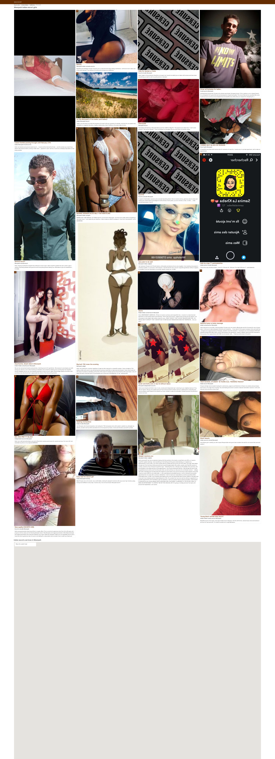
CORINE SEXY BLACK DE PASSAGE (212, 145)
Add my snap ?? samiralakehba (211, 263)
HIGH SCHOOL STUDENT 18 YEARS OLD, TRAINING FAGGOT (222, 382)
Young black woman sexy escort (211, 516)
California (32, 5)
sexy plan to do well (145, 262)
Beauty (79, 64)
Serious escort (20, 261)
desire (140, 311)
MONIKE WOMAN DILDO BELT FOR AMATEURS (93, 213)
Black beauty (205, 438)
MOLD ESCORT (18, 2)
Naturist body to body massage (211, 323)
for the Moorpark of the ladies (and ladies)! (92, 119)
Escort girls (17, 5)
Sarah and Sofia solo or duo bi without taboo (154, 384)
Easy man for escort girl (85, 477)
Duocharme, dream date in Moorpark (28, 364)
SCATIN (141, 195)
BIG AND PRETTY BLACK (24, 437)
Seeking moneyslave (84, 422)
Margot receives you (145, 456)
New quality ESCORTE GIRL (24, 527)
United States (24, 5)
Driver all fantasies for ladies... (211, 89)
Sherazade (142, 123)
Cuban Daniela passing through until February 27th (33, 143)
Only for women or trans (147, 71)
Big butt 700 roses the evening (88, 364)
